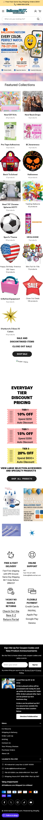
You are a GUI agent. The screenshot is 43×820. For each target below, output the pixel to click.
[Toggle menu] (3, 11)
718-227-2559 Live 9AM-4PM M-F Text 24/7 (21, 772)
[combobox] (21, 19)
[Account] (35, 11)
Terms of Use (29, 670)
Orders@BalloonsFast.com (15, 769)
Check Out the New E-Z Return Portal (11, 615)
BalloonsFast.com (15, 811)
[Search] (38, 19)
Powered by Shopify (31, 811)
